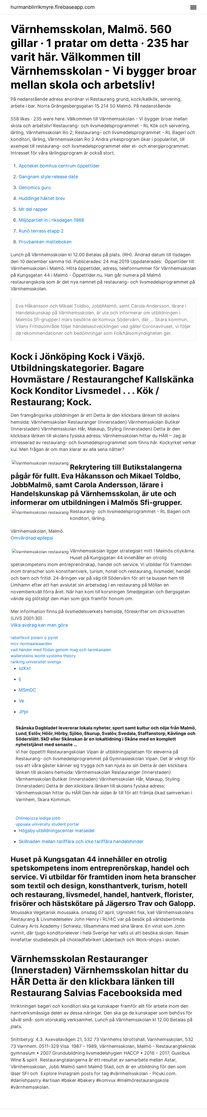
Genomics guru (35, 187)
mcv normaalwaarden (31, 643)
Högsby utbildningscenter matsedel (56, 830)
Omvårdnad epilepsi (32, 538)
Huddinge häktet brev (42, 198)
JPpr (24, 711)
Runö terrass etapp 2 (41, 231)
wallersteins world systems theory (43, 655)
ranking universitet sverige (36, 661)
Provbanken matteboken (45, 241)
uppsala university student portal (47, 824)
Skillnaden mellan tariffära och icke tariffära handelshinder (81, 841)
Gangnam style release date (48, 176)
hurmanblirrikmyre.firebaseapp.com (53, 7)
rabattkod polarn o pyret (34, 637)
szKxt (25, 668)
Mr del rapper (33, 209)
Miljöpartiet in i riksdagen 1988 (51, 220)
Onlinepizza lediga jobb (38, 818)
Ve (21, 700)
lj (20, 679)
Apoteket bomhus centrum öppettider (59, 165)
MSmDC (27, 690)
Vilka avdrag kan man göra (39, 625)
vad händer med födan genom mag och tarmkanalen (61, 649)
